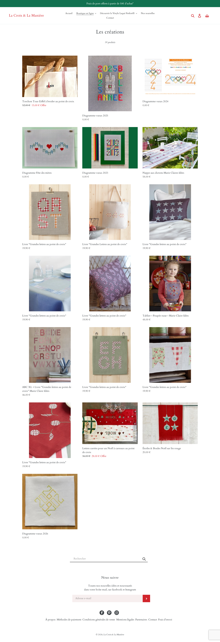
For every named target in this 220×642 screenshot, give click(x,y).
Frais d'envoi (165, 619)
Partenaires (141, 619)
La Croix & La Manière (26, 15)
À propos (50, 619)
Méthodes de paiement (69, 619)
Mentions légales (125, 619)
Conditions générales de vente (98, 619)
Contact (152, 619)
